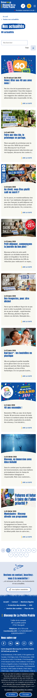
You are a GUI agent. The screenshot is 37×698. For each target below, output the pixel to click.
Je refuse (12, 694)
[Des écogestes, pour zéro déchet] (18, 283)
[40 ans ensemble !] (18, 392)
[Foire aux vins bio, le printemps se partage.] (18, 120)
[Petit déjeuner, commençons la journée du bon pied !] (18, 229)
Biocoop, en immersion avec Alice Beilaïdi (18, 461)
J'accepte (25, 694)
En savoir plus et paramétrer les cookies (18, 690)
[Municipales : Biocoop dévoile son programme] (18, 499)
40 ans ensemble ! (13, 407)
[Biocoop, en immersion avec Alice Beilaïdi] (18, 444)
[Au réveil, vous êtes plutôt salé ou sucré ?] (18, 174)
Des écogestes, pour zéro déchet (16, 300)
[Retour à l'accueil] (6, 2)
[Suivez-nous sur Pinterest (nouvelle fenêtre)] (30, 643)
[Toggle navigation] (35, 6)
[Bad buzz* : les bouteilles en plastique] (18, 338)
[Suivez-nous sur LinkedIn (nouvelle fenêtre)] (10, 643)
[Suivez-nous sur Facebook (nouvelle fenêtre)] (3, 643)
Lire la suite (27, 103)
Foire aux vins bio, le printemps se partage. (15, 136)
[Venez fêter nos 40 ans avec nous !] (18, 65)
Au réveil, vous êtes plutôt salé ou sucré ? (17, 191)
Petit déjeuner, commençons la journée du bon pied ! (18, 245)
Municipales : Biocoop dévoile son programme (15, 515)
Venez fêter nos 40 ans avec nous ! (18, 82)
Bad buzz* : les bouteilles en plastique (18, 354)
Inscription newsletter (20, 589)
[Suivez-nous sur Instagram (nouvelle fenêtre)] (24, 643)
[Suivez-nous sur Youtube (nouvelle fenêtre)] (17, 643)
